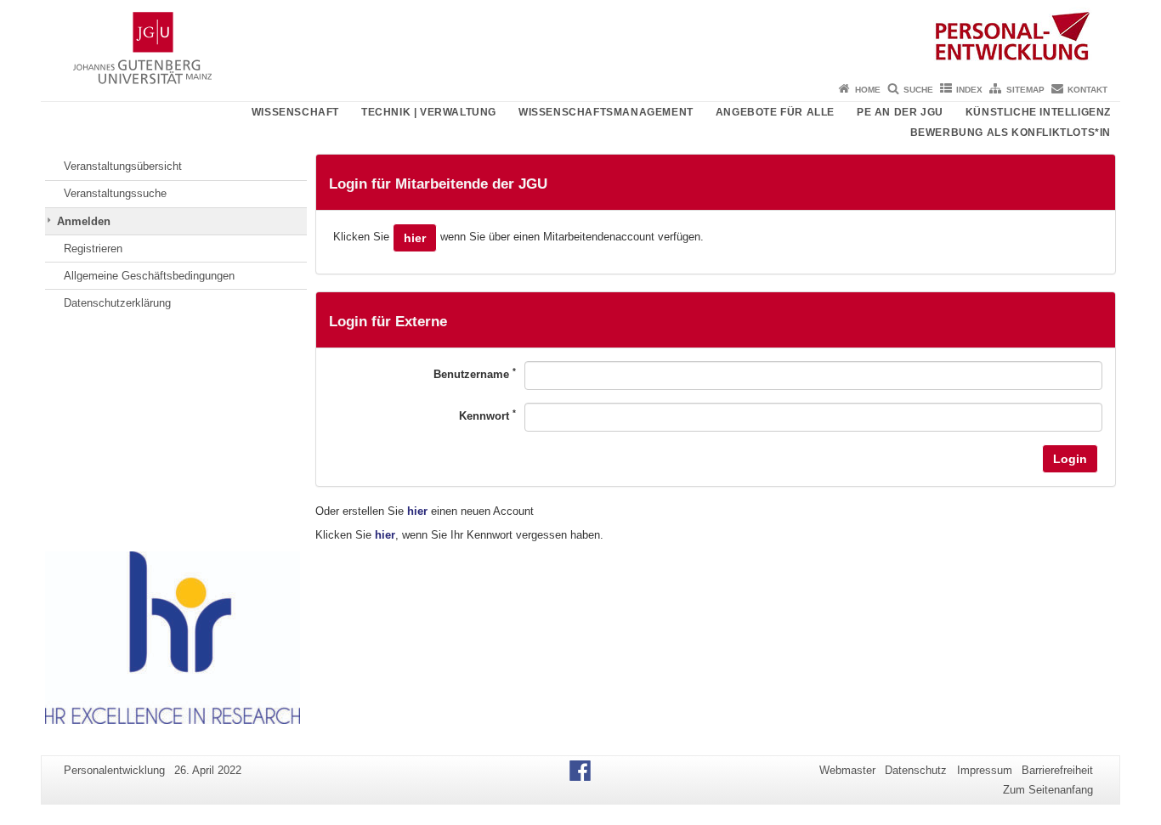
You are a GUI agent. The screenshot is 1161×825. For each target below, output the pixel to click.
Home (868, 89)
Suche (918, 89)
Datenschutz (916, 770)
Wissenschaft (295, 112)
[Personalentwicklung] (580, 38)
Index (969, 89)
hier (415, 238)
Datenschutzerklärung (117, 303)
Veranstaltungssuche (115, 193)
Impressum (984, 770)
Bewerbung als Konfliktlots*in (1010, 132)
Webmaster (847, 770)
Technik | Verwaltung (428, 112)
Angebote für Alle (775, 112)
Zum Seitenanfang (1048, 789)
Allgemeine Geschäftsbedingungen (149, 275)
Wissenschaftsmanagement (606, 112)
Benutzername (474, 373)
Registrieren (93, 248)
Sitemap (1025, 89)
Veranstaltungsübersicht (123, 166)
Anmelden (83, 221)
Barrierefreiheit (1057, 770)
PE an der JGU (900, 112)
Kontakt (1087, 89)
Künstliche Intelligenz (1038, 112)
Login (1070, 459)
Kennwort (487, 415)
